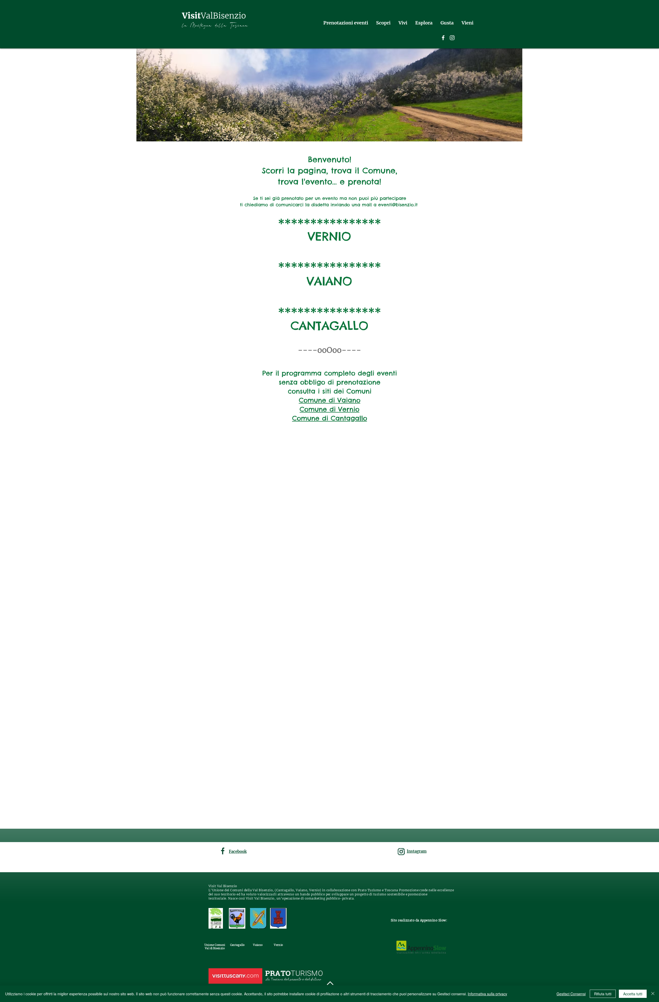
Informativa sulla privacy (487, 993)
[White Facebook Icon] (443, 38)
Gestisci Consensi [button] (571, 993)
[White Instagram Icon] (452, 38)
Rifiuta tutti (602, 993)
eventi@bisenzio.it (398, 205)
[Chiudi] (653, 994)
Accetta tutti (632, 993)
